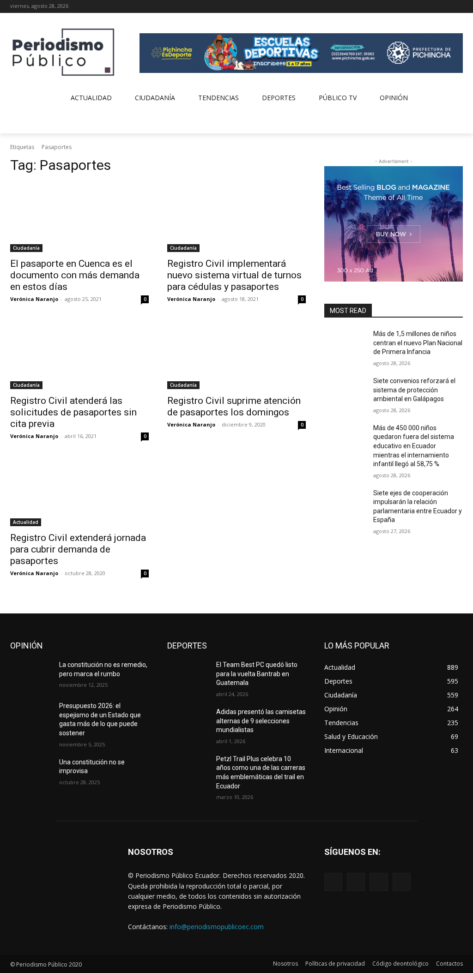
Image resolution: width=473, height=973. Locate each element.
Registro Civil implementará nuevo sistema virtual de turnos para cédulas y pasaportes (234, 275)
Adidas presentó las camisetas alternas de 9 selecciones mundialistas (261, 720)
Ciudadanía (26, 248)
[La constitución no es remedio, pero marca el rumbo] (31, 675)
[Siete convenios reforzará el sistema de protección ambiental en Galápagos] (345, 391)
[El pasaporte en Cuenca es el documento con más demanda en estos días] (79, 217)
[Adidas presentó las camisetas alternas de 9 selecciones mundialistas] (188, 722)
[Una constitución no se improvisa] (31, 772)
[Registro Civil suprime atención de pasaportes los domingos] (236, 354)
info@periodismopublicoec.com (217, 926)
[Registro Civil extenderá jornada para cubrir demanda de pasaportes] (79, 491)
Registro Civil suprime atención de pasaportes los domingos (234, 406)
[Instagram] (432, 6)
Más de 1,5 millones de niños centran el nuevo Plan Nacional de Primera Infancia (417, 342)
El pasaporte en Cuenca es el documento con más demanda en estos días (74, 275)
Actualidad (25, 522)
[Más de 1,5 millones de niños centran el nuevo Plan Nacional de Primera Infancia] (345, 344)
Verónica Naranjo (34, 298)
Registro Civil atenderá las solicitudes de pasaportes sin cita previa (73, 412)
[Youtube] (457, 6)
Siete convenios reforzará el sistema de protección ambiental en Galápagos (414, 389)
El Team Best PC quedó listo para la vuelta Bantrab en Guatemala (256, 673)
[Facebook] (419, 6)
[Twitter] (444, 6)
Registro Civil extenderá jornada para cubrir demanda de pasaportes (78, 549)
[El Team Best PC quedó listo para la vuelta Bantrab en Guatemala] (188, 675)
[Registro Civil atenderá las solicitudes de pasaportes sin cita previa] (79, 354)
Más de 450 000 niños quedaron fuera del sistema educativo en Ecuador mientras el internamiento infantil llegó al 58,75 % (413, 446)
